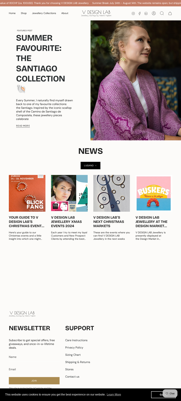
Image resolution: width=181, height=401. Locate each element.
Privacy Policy (74, 347)
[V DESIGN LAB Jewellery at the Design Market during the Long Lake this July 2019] (154, 193)
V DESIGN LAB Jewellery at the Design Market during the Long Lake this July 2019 (153, 221)
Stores (69, 369)
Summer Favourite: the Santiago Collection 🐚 (40, 63)
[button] (23, 13)
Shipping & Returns (77, 362)
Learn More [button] (114, 394)
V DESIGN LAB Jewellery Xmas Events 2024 (66, 221)
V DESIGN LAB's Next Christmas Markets (108, 221)
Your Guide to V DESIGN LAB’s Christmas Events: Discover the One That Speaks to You (27, 221)
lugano (89, 165)
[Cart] (170, 13)
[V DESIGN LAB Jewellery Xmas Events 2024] (69, 193)
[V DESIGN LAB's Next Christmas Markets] (111, 193)
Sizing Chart (73, 355)
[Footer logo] (22, 314)
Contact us (72, 376)
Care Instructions (76, 340)
